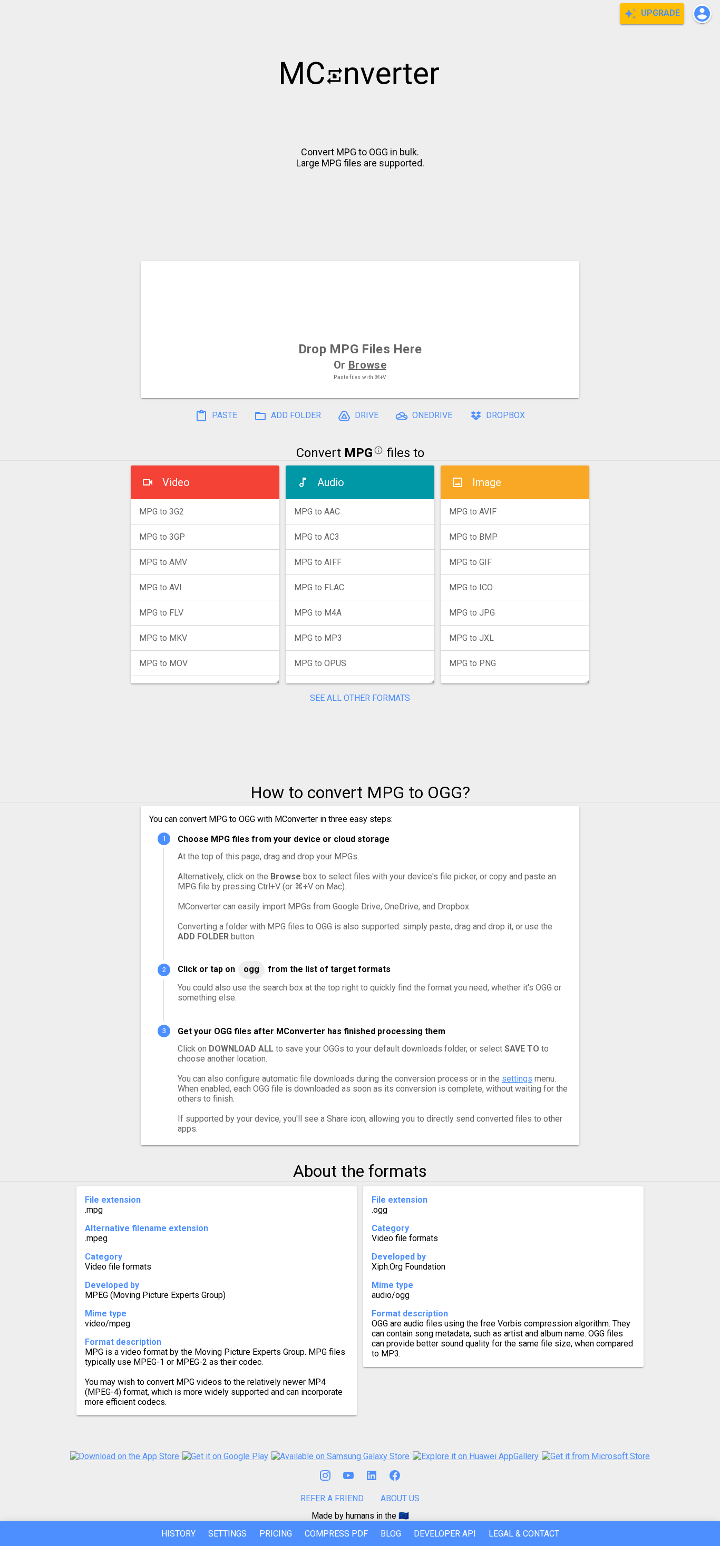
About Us (400, 1498)
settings (517, 1079)
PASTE (223, 416)
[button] (702, 13)
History (178, 1534)
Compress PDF (336, 1534)
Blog (391, 1534)
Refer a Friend (332, 1498)
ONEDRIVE (431, 416)
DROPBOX (504, 416)
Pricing (275, 1534)
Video (176, 482)
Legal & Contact (524, 1534)
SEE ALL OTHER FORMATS (360, 698)
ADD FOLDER (295, 416)
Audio (330, 482)
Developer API (445, 1534)
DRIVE (365, 416)
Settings (227, 1534)
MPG (358, 452)
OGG (251, 969)
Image (486, 482)
